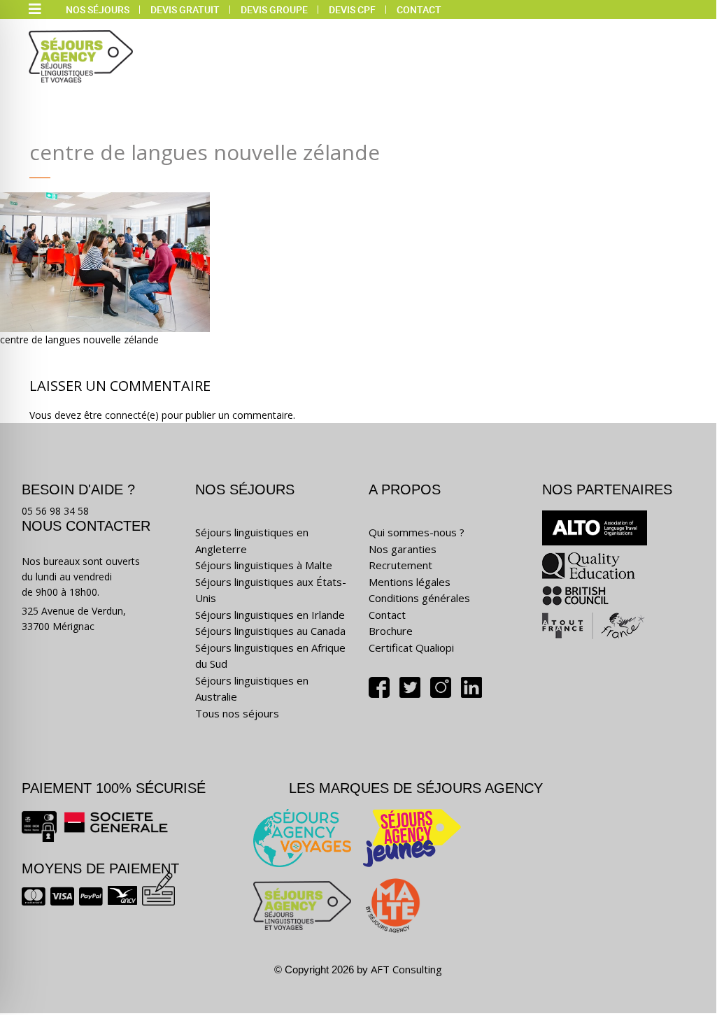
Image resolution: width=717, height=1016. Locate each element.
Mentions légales (409, 582)
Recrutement (400, 565)
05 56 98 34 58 (55, 510)
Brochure (391, 631)
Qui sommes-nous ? (416, 532)
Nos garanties (402, 549)
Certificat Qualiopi (411, 647)
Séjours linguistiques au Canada (270, 631)
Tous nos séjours (237, 713)
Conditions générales (419, 598)
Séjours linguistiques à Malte (263, 565)
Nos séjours (97, 9)
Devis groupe (274, 9)
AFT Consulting (406, 969)
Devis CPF (352, 9)
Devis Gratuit (185, 9)
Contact (419, 9)
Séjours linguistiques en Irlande (270, 615)
